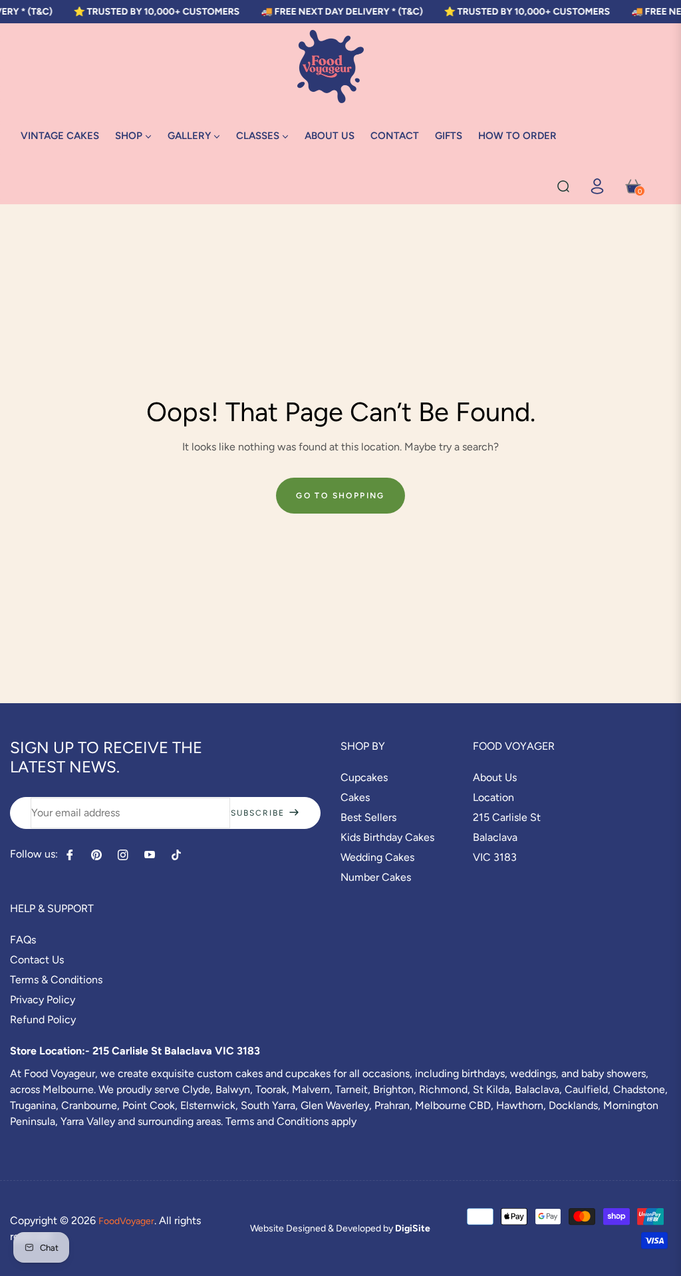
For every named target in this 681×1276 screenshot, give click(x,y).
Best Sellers (368, 817)
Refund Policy (43, 1019)
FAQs (23, 939)
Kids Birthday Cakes (387, 837)
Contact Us (37, 959)
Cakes (355, 797)
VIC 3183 (495, 857)
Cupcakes (364, 777)
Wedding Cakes (377, 857)
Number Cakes (375, 877)
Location (493, 797)
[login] (597, 186)
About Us (495, 777)
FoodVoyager (126, 1221)
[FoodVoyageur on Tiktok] (179, 854)
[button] (563, 186)
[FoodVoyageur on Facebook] (70, 854)
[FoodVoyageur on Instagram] (123, 854)
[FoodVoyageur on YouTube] (149, 854)
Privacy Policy (42, 999)
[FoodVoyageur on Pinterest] (96, 854)
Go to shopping (340, 495)
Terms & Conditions (56, 979)
